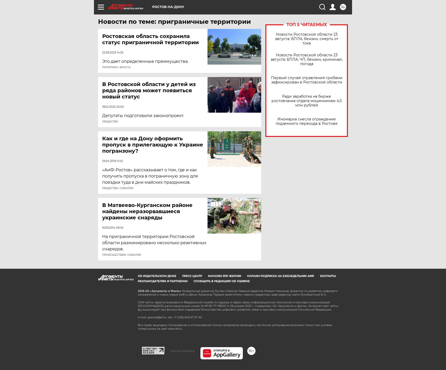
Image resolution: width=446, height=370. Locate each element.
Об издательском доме (157, 276)
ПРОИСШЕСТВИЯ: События (121, 255)
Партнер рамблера (182, 350)
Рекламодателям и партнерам (163, 281)
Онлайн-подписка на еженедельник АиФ (280, 276)
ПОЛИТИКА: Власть (116, 67)
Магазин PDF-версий (224, 276)
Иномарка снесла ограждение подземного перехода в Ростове (307, 121)
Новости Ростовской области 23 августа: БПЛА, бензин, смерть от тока (306, 38)
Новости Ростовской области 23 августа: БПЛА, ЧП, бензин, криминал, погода (307, 59)
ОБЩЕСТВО (110, 121)
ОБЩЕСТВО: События (117, 188)
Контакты (328, 276)
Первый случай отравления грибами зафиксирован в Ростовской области (307, 80)
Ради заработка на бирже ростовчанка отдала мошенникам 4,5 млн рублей (307, 100)
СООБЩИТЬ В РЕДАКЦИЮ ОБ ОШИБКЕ (222, 281)
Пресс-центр (192, 276)
